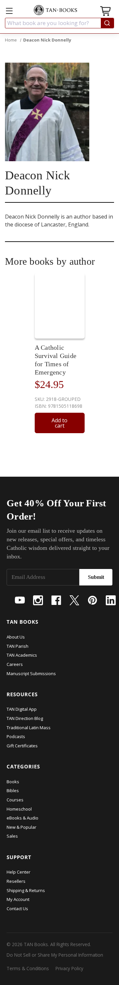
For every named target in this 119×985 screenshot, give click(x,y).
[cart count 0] (106, 12)
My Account (18, 899)
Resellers (16, 881)
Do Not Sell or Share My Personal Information (55, 955)
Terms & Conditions (28, 968)
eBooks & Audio (22, 818)
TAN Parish (17, 646)
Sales (12, 836)
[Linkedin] (111, 600)
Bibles (13, 790)
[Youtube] (20, 600)
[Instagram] (38, 600)
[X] (74, 600)
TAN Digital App (22, 709)
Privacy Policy (69, 968)
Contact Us (17, 908)
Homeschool (19, 809)
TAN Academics (22, 655)
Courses (15, 800)
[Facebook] (56, 600)
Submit (96, 577)
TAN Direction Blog (25, 718)
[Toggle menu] (9, 11)
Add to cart (59, 423)
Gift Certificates (22, 746)
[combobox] (59, 23)
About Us (16, 637)
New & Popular (21, 827)
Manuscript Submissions (31, 673)
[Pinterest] (93, 600)
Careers (15, 664)
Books (13, 782)
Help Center (18, 872)
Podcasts (16, 736)
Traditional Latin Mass (29, 728)
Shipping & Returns (26, 890)
